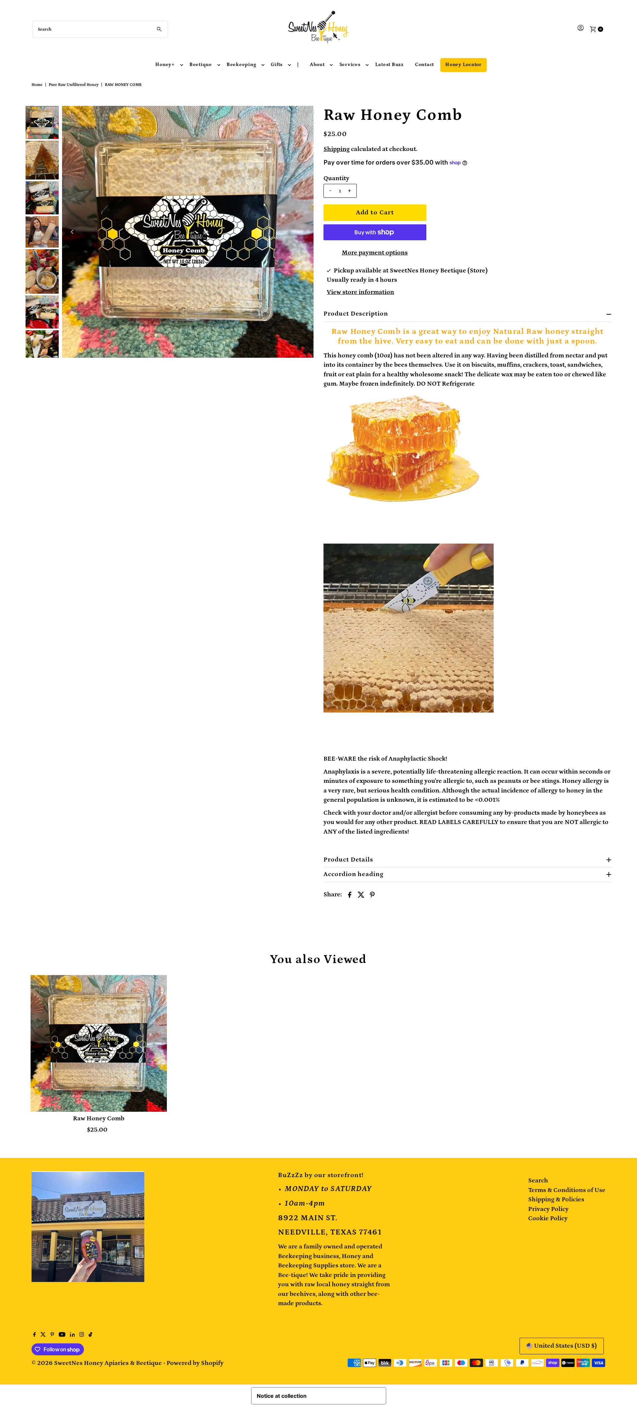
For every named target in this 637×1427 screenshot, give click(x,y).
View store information (360, 292)
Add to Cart (375, 212)
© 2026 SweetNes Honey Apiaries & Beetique (97, 1363)
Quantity (336, 178)
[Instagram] (81, 1335)
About (317, 64)
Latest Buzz (389, 64)
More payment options (375, 252)
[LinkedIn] (72, 1335)
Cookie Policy (548, 1218)
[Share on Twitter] (361, 894)
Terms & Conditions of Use (566, 1190)
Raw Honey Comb (98, 1118)
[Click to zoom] (303, 116)
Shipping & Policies (556, 1199)
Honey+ (165, 64)
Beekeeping (241, 64)
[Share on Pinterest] (372, 894)
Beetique (200, 64)
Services (350, 64)
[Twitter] (43, 1335)
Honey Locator (463, 64)
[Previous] (72, 232)
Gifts (277, 64)
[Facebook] (34, 1335)
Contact (424, 64)
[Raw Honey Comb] (99, 1043)
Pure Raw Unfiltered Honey (74, 85)
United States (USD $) (565, 1345)
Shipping (336, 149)
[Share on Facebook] (350, 894)
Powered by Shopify (195, 1363)
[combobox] (100, 29)
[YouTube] (62, 1335)
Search (538, 1180)
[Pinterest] (52, 1335)
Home (37, 85)
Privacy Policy (548, 1209)
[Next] (303, 232)
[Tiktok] (90, 1335)
